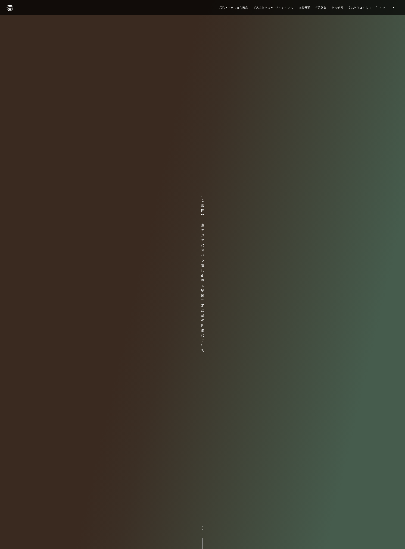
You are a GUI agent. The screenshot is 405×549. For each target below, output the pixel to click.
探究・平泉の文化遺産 (233, 7)
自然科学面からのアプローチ (367, 7)
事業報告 (321, 7)
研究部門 (337, 7)
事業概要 (304, 7)
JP (397, 7)
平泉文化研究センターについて (273, 7)
